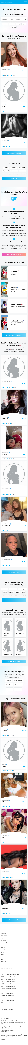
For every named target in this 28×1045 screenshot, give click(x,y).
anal (2, 957)
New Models (18, 685)
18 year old (5, 167)
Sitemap (3, 1039)
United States (13, 589)
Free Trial (8, 685)
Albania (17, 592)
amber (2, 954)
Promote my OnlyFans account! (14, 254)
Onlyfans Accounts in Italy (7, 993)
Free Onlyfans (18, 680)
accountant (22, 171)
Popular (10, 689)
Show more (14, 178)
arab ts (2, 964)
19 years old (13, 167)
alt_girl (24, 174)
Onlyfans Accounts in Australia (8, 984)
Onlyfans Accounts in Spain (7, 995)
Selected (18, 689)
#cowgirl (12, 24)
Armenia (24, 595)
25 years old (6, 171)
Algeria (23, 592)
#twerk (14, 27)
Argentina (16, 595)
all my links (17, 174)
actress (4, 174)
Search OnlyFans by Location (14, 335)
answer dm (3, 961)
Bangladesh (4, 589)
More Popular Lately (14, 920)
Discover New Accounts (14, 661)
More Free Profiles (14, 572)
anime (2, 959)
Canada (11, 592)
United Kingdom (22, 589)
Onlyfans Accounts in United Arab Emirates (11, 1005)
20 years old (22, 167)
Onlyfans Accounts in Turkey (8, 1002)
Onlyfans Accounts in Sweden (8, 998)
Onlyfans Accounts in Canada (8, 977)
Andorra (4, 595)
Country (8, 680)
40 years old (14, 171)
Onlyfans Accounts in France (8, 986)
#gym (23, 24)
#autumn (5, 24)
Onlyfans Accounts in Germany (8, 988)
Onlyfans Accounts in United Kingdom (10, 974)
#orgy (18, 24)
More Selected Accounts (14, 153)
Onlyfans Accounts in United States (9, 972)
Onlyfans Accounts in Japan (7, 991)
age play (10, 174)
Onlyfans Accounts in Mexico (8, 1000)
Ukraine (5, 592)
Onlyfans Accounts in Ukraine (8, 979)
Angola (10, 595)
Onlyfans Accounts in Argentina (8, 981)
